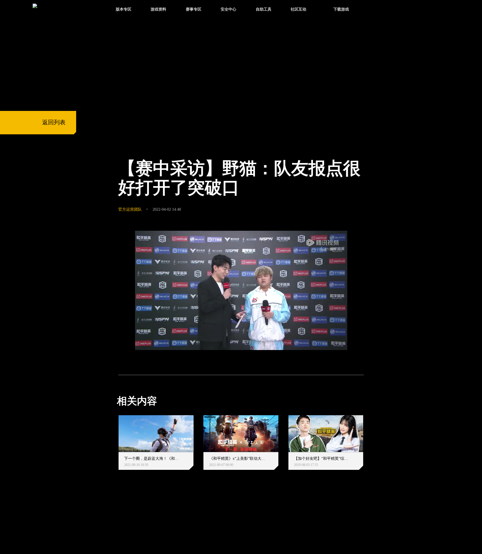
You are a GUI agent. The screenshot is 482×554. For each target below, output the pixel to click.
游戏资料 (158, 9)
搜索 (375, 10)
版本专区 (123, 9)
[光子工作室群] (111, 516)
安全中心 (228, 9)
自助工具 (263, 9)
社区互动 (298, 9)
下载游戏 (341, 9)
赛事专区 (193, 9)
